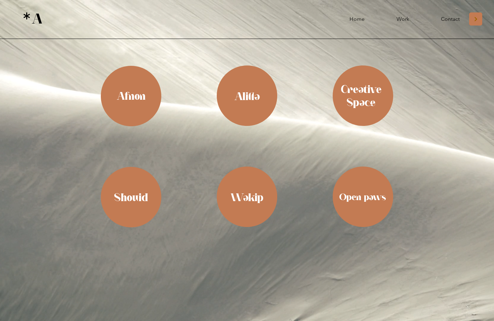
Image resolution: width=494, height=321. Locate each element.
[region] (131, 96)
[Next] (475, 19)
